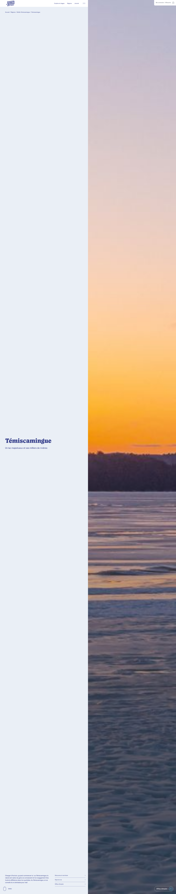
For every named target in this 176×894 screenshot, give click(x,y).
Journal (76, 3)
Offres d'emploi (59, 884)
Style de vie (58, 880)
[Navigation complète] (84, 3)
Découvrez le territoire (61, 875)
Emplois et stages (59, 3)
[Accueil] (10, 3)
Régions (69, 3)
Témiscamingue (35, 12)
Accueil (7, 12)
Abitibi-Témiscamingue (23, 12)
